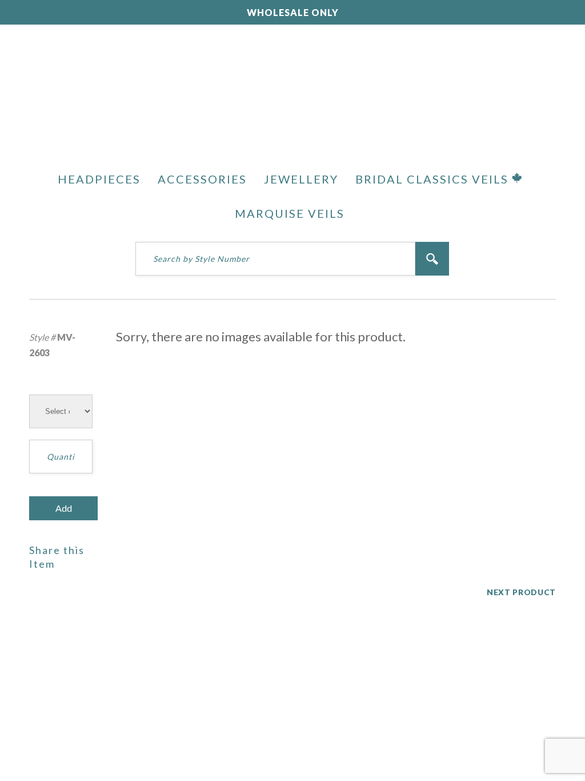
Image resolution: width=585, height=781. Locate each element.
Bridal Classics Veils (433, 179)
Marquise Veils (289, 213)
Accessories (202, 179)
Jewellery (301, 179)
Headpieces (99, 179)
